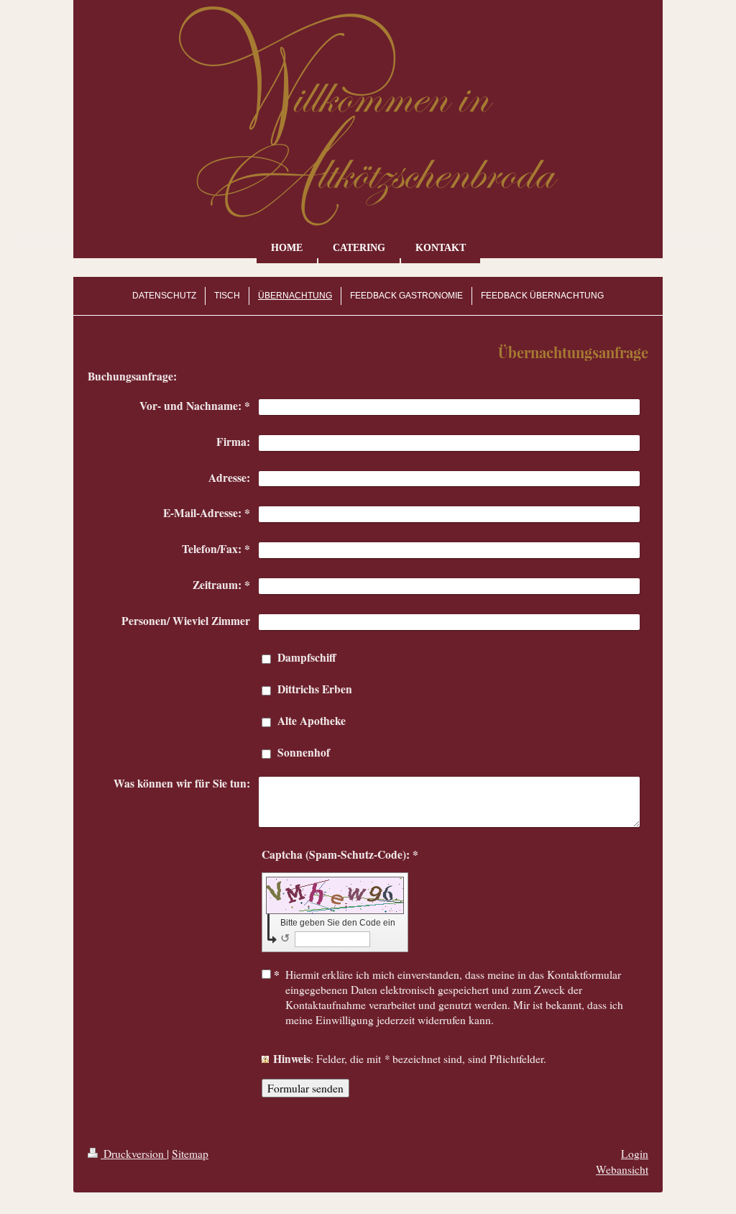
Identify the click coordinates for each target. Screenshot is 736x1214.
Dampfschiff (306, 657)
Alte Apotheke (311, 721)
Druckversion (134, 1153)
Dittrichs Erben (314, 689)
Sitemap (190, 1153)
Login (634, 1153)
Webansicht (622, 1169)
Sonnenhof (303, 752)
